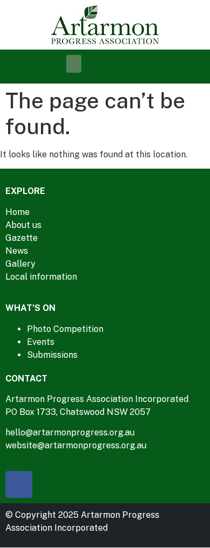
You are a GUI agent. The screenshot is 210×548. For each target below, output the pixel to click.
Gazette (21, 238)
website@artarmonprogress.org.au (75, 445)
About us (23, 225)
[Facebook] (18, 484)
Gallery (20, 264)
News (16, 251)
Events (40, 342)
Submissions (52, 355)
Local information (41, 277)
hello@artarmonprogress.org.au (70, 432)
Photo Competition (65, 329)
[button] (73, 64)
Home (17, 212)
